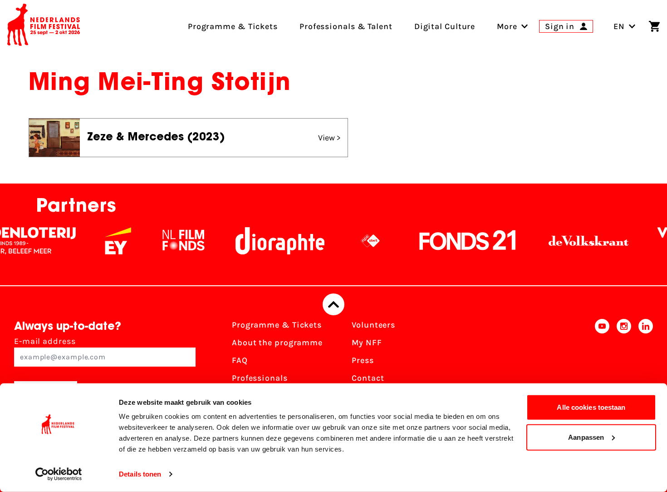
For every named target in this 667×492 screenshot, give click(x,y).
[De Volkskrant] (581, 240)
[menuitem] (507, 26)
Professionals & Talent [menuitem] (345, 26)
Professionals (260, 378)
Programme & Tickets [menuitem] (233, 26)
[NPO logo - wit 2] (362, 240)
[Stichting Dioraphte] (272, 240)
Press (363, 360)
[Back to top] (333, 304)
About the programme (277, 343)
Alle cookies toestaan (591, 407)
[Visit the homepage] (43, 26)
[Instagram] (624, 363)
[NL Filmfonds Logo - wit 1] (175, 240)
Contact (368, 378)
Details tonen (140, 474)
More (507, 26)
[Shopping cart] (654, 26)
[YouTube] (602, 363)
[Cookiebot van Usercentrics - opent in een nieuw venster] (58, 474)
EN (619, 26)
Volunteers (373, 325)
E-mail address (45, 341)
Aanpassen (586, 437)
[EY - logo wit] (110, 240)
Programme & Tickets (277, 325)
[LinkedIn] (645, 363)
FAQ (240, 360)
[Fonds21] (460, 240)
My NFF (367, 343)
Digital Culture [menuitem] (445, 26)
